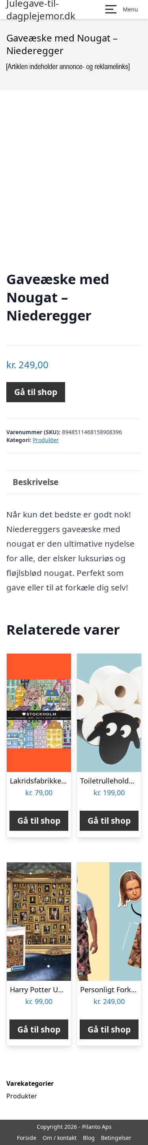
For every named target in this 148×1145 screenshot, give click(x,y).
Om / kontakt (60, 1137)
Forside (26, 1137)
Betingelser (116, 1137)
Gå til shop (35, 391)
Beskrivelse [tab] (35, 481)
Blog (89, 1137)
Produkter (46, 440)
